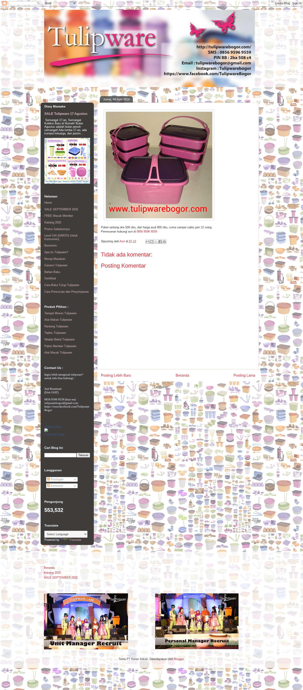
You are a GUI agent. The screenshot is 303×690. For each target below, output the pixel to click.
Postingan (56, 479)
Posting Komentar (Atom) (186, 387)
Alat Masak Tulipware (58, 352)
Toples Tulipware (55, 332)
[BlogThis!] (152, 241)
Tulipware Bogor (53, 427)
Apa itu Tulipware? (56, 252)
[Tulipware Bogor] (46, 431)
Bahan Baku (52, 272)
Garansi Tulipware (55, 265)
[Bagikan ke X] (156, 241)
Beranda (182, 375)
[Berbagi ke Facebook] (160, 241)
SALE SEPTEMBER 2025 (61, 209)
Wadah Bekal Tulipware (59, 339)
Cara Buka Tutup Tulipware (61, 285)
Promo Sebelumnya (57, 229)
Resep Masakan (54, 258)
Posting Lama (244, 375)
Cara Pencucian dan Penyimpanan (66, 291)
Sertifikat (50, 278)
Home (48, 202)
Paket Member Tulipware (60, 346)
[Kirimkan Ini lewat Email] (147, 241)
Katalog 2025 (52, 222)
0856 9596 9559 (147, 231)
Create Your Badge (54, 434)
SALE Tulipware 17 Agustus (65, 113)
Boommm (50, 245)
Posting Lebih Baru (116, 375)
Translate (75, 539)
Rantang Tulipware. (56, 326)
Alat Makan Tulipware (58, 319)
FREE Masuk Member (58, 215)
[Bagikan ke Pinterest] (164, 241)
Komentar (56, 485)
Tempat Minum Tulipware (60, 313)
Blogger (179, 659)
